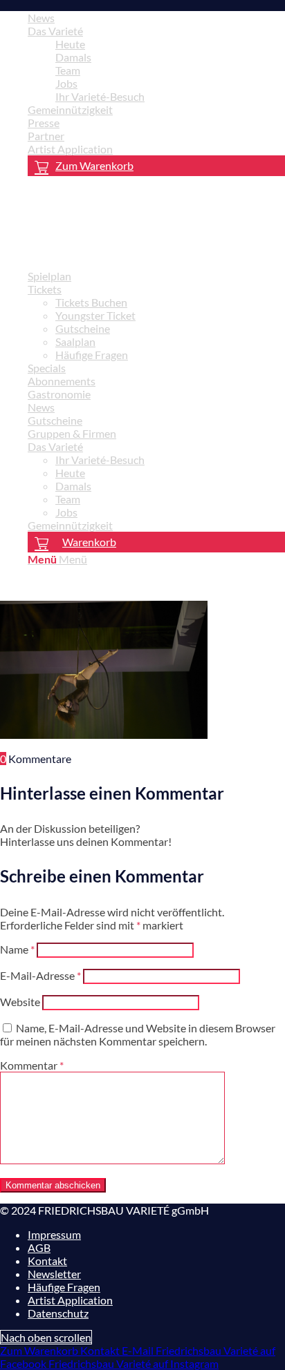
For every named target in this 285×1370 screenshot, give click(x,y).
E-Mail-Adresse (40, 975)
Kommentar (32, 1065)
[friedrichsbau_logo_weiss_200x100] (104, 251)
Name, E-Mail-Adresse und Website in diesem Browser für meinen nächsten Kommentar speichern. (137, 1034)
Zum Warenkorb (94, 165)
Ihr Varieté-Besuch (100, 96)
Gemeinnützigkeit (70, 109)
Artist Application (70, 148)
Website (20, 1001)
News (41, 17)
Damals (73, 57)
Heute (70, 43)
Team (67, 70)
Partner (46, 135)
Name (17, 949)
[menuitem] (156, 17)
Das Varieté (55, 30)
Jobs (66, 83)
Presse (43, 122)
